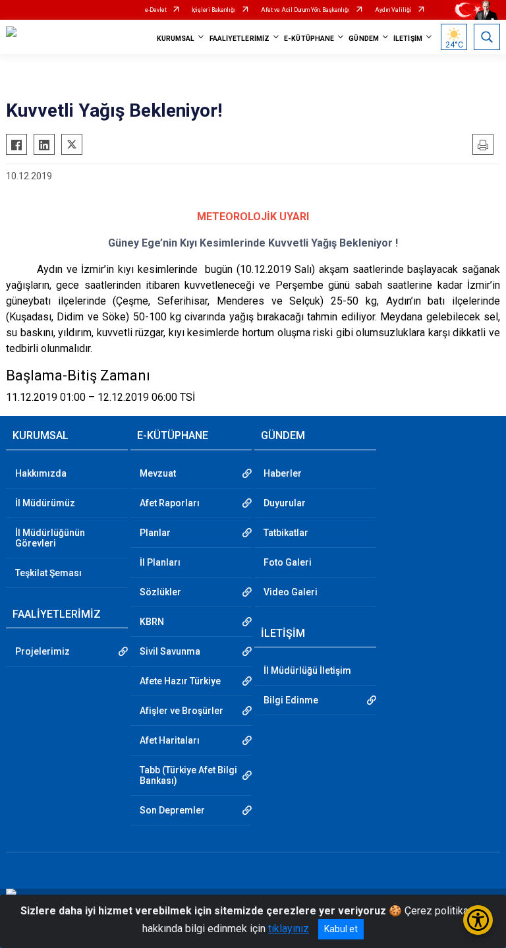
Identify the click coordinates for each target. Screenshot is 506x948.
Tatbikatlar (286, 532)
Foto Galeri (288, 562)
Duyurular (285, 503)
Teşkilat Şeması (48, 573)
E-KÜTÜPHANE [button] (309, 38)
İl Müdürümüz (45, 503)
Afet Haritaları (170, 740)
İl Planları (160, 562)
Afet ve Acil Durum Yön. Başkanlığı (305, 10)
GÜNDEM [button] (364, 38)
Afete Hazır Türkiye (180, 681)
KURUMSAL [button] (176, 38)
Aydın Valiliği (393, 10)
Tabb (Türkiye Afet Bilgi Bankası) (188, 775)
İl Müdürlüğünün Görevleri (50, 537)
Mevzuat (158, 473)
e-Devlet (156, 10)
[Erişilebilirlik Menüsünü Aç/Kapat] (478, 920)
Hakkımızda (41, 473)
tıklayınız (288, 928)
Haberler (283, 473)
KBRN (152, 621)
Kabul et (341, 929)
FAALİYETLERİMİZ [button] (240, 38)
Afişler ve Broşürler (181, 710)
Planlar (155, 532)
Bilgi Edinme (291, 700)
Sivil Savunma (170, 651)
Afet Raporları (170, 503)
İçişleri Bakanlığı (214, 10)
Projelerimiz (42, 651)
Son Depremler (172, 810)
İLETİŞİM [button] (407, 38)
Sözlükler (160, 592)
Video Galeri (291, 592)
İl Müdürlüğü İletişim (307, 670)
